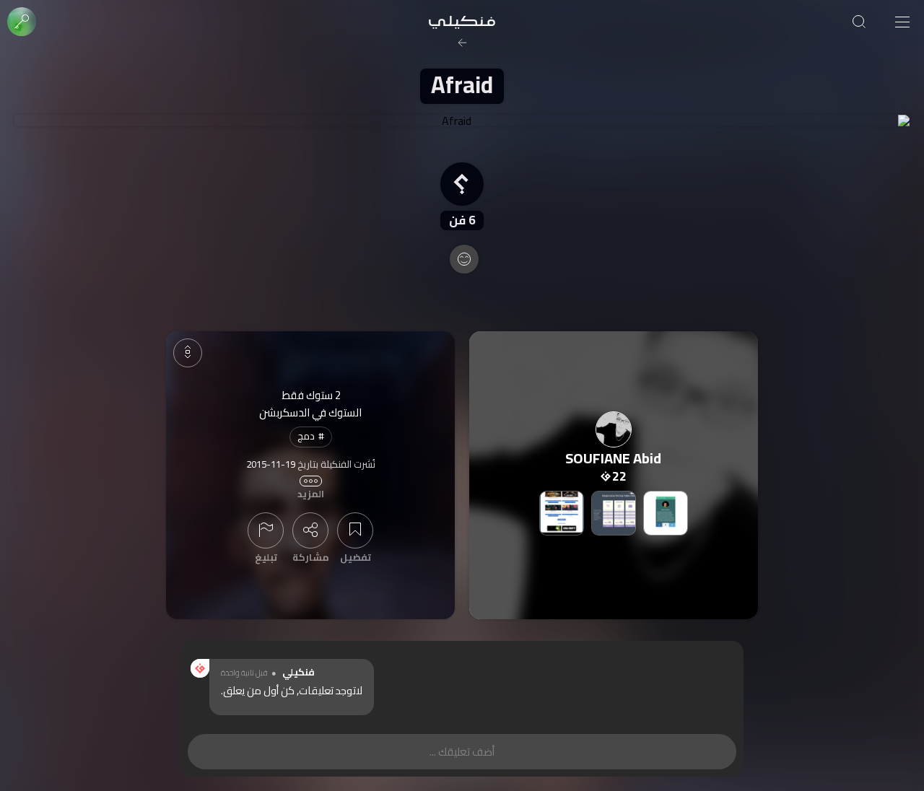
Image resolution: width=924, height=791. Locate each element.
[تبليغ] (266, 530)
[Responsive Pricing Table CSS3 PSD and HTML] (613, 513)
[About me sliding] (665, 513)
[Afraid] (462, 120)
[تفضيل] (355, 530)
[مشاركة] (310, 530)
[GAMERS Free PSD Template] (561, 513)
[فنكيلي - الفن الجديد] (462, 21)
